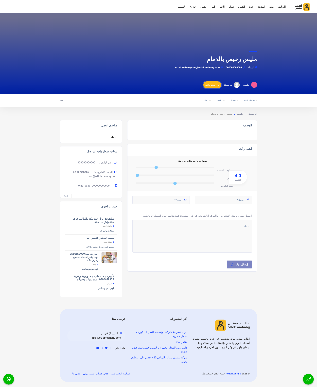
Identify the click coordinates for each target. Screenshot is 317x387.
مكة (271, 6)
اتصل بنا (76, 373)
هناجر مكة (181, 342)
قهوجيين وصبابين (90, 269)
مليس (240, 113)
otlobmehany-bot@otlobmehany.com (197, 67)
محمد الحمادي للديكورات (100, 237)
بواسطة (228, 84)
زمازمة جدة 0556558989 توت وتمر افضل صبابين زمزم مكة (84, 257)
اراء (206, 100)
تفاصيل (233, 100)
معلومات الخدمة (249, 100)
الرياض (282, 6)
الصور (219, 100)
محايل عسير (107, 242)
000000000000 (234, 67)
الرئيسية (252, 113)
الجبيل (203, 6)
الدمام (241, 6)
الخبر (222, 6)
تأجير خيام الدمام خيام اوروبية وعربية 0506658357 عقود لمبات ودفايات (93, 278)
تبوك (231, 6)
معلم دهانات (92, 246)
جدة (251, 6)
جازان (193, 6)
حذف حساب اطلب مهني (96, 373)
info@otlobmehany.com (106, 337)
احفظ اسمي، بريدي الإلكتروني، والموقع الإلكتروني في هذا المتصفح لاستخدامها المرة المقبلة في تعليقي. (196, 215)
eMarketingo (233, 373)
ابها (213, 6)
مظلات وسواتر (107, 230)
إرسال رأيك (242, 264)
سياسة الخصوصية (120, 373)
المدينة (261, 6)
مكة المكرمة (107, 226)
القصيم (181, 6)
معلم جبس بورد (106, 246)
